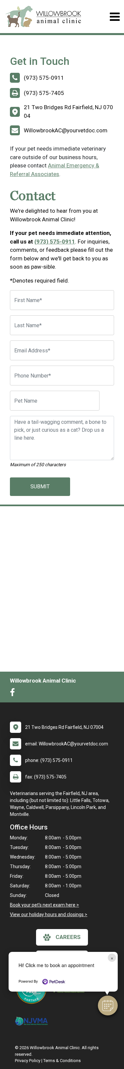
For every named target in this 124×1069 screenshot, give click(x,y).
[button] (108, 1005)
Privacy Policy (27, 1060)
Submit (40, 486)
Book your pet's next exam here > (44, 905)
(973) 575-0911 (54, 241)
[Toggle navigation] (114, 16)
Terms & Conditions (62, 1060)
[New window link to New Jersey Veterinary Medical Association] (33, 1021)
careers (68, 937)
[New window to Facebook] (14, 693)
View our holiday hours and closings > (48, 914)
